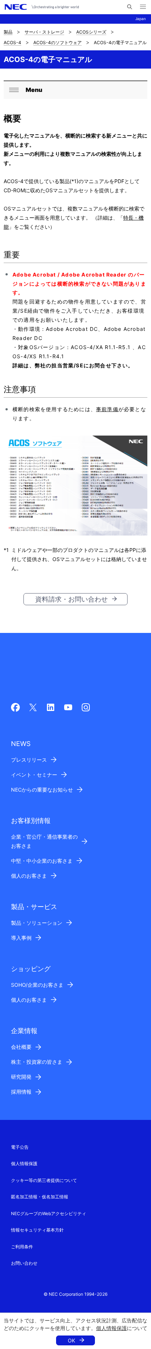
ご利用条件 (22, 1246)
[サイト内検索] (129, 7)
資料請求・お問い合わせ (71, 599)
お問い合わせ (24, 1263)
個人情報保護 (111, 1328)
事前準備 (107, 409)
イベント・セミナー (34, 775)
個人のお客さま (29, 876)
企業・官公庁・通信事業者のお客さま (44, 841)
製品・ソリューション (36, 923)
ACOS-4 (12, 42)
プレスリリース (29, 760)
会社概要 (21, 1047)
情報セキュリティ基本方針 (37, 1230)
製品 (8, 32)
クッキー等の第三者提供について (44, 1180)
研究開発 (21, 1077)
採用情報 (21, 1092)
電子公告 (20, 1147)
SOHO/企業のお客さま (37, 985)
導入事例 (21, 938)
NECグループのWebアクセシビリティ (48, 1213)
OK (71, 1340)
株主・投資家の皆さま (36, 1062)
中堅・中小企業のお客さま (42, 861)
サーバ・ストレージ (44, 32)
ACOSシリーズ (91, 32)
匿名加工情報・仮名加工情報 (39, 1196)
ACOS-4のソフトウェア (57, 42)
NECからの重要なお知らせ (42, 789)
